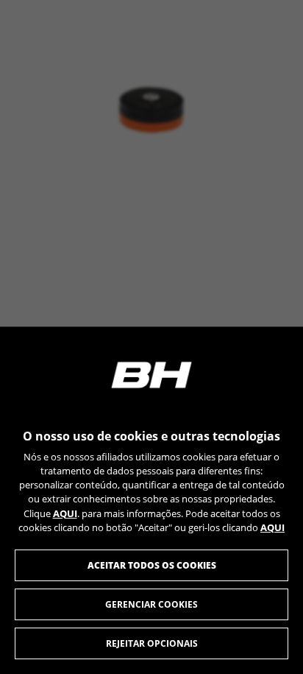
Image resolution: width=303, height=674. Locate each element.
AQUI (65, 513)
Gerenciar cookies (151, 604)
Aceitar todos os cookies (152, 565)
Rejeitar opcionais (152, 643)
